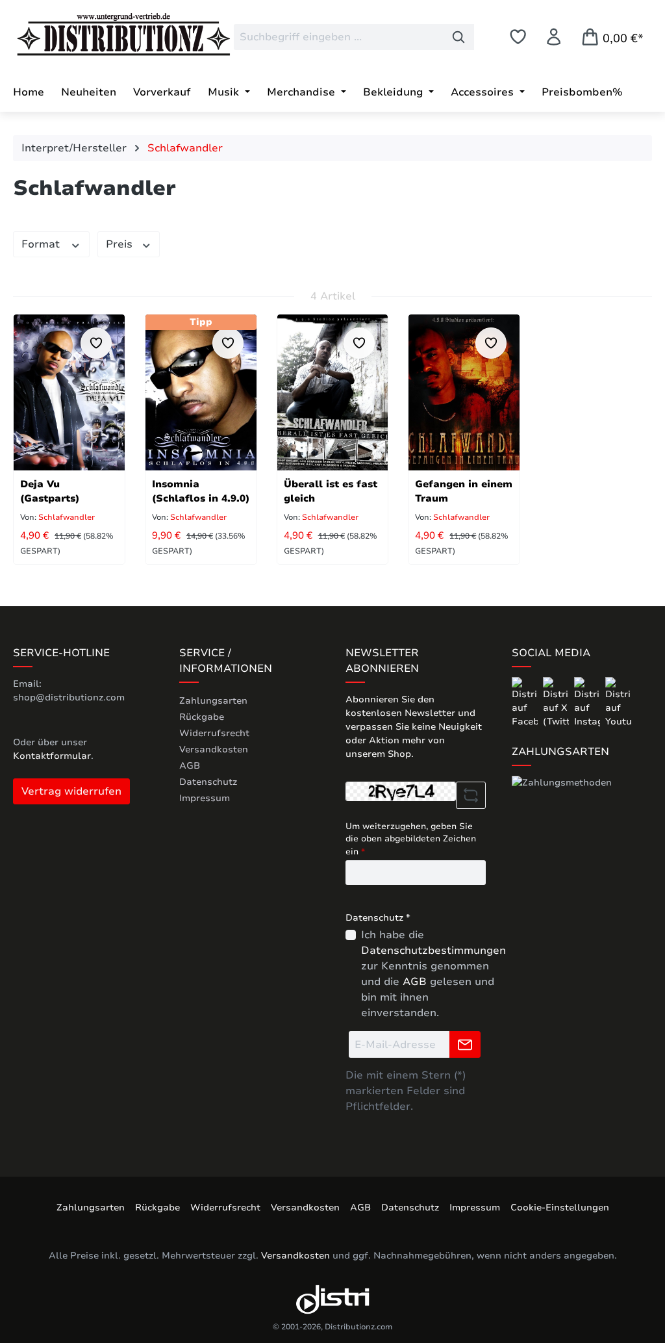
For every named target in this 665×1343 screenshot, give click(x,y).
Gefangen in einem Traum (463, 491)
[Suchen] (459, 37)
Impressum (204, 798)
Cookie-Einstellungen (559, 1207)
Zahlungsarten (213, 701)
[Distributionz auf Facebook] (526, 702)
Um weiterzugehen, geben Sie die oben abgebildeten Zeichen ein (410, 839)
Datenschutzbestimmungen (433, 950)
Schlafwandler (65, 517)
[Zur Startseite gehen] (110, 34)
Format (42, 244)
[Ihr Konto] (553, 36)
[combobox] (339, 37)
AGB (189, 766)
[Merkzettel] (518, 36)
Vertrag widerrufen (71, 791)
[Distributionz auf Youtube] (618, 702)
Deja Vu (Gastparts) (49, 491)
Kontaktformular (52, 756)
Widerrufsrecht (214, 733)
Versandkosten (213, 749)
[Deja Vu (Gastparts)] (69, 392)
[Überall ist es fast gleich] (332, 392)
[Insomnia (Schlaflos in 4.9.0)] (201, 392)
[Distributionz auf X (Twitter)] (557, 702)
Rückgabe (201, 717)
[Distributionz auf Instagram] (588, 702)
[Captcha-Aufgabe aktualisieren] (471, 795)
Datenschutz (208, 782)
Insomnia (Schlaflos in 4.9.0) (200, 491)
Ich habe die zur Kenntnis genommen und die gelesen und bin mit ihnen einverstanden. (433, 974)
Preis (121, 244)
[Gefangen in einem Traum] (464, 392)
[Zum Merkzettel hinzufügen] (96, 343)
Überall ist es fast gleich (330, 491)
